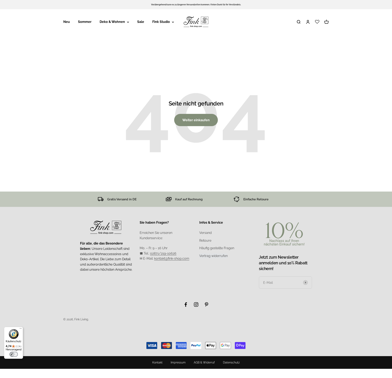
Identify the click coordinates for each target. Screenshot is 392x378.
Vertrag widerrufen (213, 256)
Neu (66, 22)
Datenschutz (231, 362)
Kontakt (157, 362)
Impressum (178, 362)
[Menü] (20, 329)
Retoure (205, 240)
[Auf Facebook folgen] (185, 304)
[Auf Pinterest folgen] (206, 304)
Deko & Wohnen (112, 22)
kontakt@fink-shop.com (171, 258)
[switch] (14, 354)
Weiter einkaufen (196, 120)
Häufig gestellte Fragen (216, 248)
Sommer (84, 22)
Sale (140, 22)
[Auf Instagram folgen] (196, 304)
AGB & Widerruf (204, 362)
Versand (205, 233)
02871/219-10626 (163, 253)
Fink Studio (161, 22)
